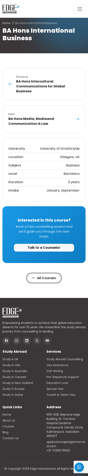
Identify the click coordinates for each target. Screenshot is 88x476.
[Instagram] (16, 341)
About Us (8, 420)
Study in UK (10, 359)
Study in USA (11, 365)
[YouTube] (47, 341)
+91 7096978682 (58, 450)
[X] (37, 341)
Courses (8, 426)
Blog (5, 432)
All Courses (46, 278)
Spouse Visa (54, 389)
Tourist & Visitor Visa (60, 395)
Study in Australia (14, 371)
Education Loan (57, 383)
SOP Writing (54, 371)
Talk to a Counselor (44, 247)
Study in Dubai (12, 395)
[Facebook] (6, 341)
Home (6, 23)
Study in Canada (14, 377)
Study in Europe (13, 389)
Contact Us (10, 438)
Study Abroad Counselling (64, 359)
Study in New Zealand (17, 383)
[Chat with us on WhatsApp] (79, 467)
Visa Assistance (57, 365)
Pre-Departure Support (62, 377)
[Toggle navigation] (80, 9)
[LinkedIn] (27, 341)
